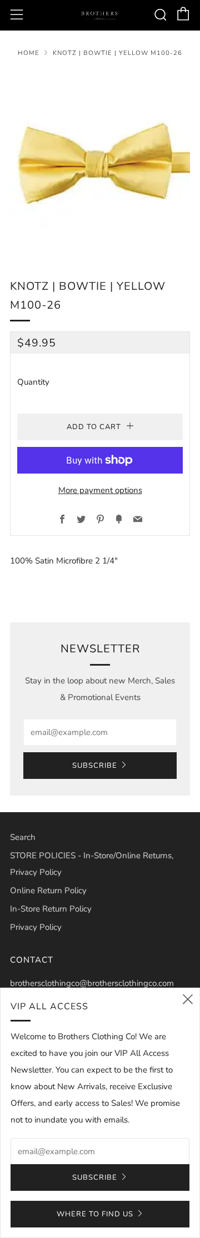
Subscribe (94, 766)
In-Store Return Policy (51, 908)
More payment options (100, 490)
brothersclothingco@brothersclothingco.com (92, 983)
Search (23, 837)
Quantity (33, 381)
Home (28, 53)
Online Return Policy (48, 890)
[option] (100, 160)
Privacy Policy (36, 927)
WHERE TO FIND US (95, 1214)
